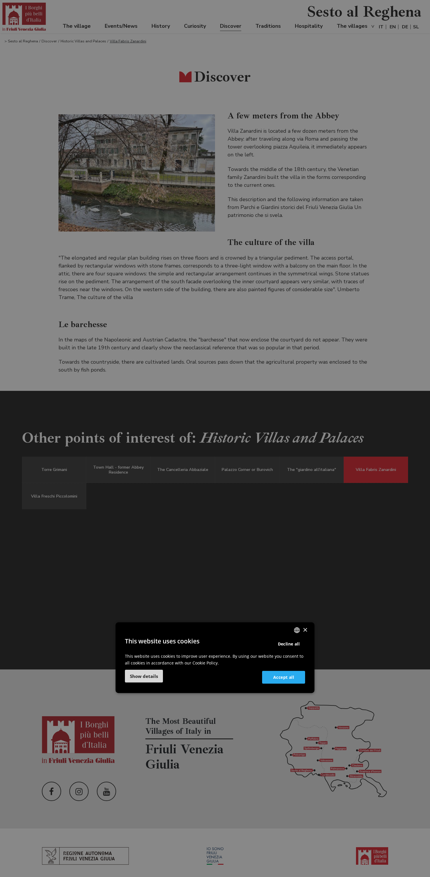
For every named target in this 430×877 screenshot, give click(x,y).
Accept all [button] (283, 677)
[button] (144, 676)
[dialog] (215, 657)
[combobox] (297, 630)
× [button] (305, 630)
